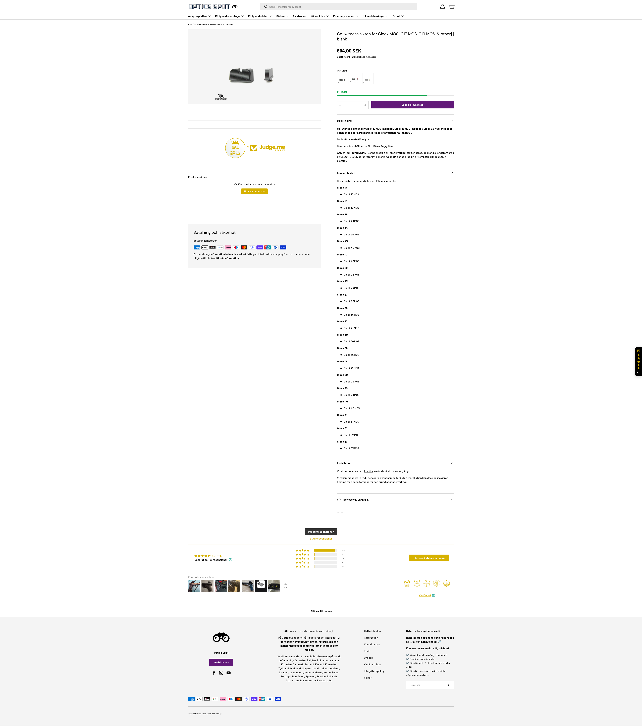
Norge (327, 672)
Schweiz (332, 676)
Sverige (321, 676)
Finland (319, 664)
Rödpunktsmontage (227, 16)
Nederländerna (313, 672)
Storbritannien (295, 680)
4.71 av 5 (217, 555)
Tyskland (283, 668)
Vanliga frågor (372, 664)
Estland (309, 664)
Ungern (306, 668)
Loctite (368, 471)
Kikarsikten (318, 16)
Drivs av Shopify (214, 713)
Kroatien (286, 664)
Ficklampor (300, 16)
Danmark (298, 664)
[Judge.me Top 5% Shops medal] (446, 583)
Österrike (300, 660)
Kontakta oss (221, 662)
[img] (213, 556)
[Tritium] (367, 78)
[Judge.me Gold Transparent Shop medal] (426, 583)
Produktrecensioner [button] (321, 531)
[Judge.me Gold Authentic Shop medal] (417, 583)
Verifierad (425, 595)
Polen (335, 672)
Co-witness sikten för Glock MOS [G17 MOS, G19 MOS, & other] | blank (215, 24)
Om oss (368, 657)
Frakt (352, 56)
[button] (638, 361)
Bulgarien (323, 660)
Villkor (367, 677)
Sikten (280, 16)
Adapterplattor (197, 16)
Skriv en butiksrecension (429, 557)
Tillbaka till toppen (321, 611)
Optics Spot (200, 713)
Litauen (283, 672)
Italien (324, 668)
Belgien (311, 660)
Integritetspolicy (374, 671)
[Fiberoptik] (355, 78)
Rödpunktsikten (258, 16)
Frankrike (331, 664)
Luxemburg (296, 672)
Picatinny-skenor (344, 16)
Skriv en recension (254, 191)
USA (329, 680)
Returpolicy (371, 637)
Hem (190, 24)
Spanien (310, 676)
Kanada (334, 660)
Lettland (334, 668)
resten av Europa (315, 680)
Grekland (295, 668)
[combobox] (338, 6)
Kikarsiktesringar (373, 16)
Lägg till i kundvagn (412, 104)
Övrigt (396, 16)
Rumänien (298, 676)
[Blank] (342, 78)
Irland (315, 668)
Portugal (286, 676)
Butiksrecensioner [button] (321, 538)
